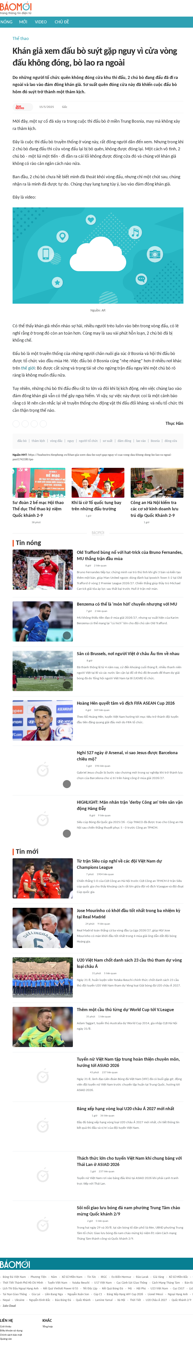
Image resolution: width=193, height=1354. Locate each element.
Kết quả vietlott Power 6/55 (60, 1288)
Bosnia (155, 441)
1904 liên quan (105, 874)
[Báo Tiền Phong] (81, 815)
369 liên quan (102, 710)
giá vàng (158, 1277)
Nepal (6, 1300)
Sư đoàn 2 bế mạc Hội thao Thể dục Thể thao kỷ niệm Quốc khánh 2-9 (38, 509)
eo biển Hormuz (121, 1277)
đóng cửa (171, 441)
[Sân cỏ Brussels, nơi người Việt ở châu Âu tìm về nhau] (43, 671)
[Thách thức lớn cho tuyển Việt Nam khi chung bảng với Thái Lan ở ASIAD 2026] (43, 1175)
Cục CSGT (178, 1288)
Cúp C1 (98, 1294)
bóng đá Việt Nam (14, 1277)
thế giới (28, 368)
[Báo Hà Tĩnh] (77, 516)
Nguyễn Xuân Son (78, 1294)
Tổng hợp (47, 1326)
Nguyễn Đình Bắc (39, 1300)
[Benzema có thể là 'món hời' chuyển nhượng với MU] (43, 621)
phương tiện (38, 1277)
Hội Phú (141, 1288)
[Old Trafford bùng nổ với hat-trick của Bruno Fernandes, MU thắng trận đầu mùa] (43, 570)
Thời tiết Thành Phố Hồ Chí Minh (23, 1282)
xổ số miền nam (72, 1277)
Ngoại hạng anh (178, 1294)
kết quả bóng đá (112, 1288)
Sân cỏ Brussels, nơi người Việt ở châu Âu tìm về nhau (128, 654)
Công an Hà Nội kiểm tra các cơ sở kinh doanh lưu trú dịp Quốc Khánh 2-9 (154, 509)
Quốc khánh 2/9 (181, 1300)
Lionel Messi (155, 1294)
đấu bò (22, 441)
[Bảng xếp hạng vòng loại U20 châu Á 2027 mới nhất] (43, 1126)
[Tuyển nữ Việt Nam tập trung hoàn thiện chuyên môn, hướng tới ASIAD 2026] (43, 1076)
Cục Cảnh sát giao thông (132, 1282)
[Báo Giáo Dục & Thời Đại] (79, 710)
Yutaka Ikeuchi (80, 1282)
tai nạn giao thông (15, 1294)
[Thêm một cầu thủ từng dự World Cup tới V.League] (43, 1027)
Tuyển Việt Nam (57, 1282)
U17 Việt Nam (103, 1282)
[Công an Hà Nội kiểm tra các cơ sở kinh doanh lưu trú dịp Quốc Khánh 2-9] (157, 483)
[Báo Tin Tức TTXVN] (80, 660)
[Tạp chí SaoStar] (82, 1171)
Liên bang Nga (54, 1294)
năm (54, 1277)
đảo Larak (142, 1277)
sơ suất (108, 441)
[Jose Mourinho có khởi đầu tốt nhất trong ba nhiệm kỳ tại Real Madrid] (43, 928)
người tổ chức (88, 441)
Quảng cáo (6, 1339)
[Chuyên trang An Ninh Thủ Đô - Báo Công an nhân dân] (79, 565)
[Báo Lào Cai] (80, 1221)
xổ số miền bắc (178, 1277)
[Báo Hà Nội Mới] (136, 522)
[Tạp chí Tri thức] (80, 611)
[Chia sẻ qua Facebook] (16, 423)
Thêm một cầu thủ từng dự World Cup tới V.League (125, 1010)
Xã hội (121, 1300)
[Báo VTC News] (83, 1115)
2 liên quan (100, 565)
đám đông (124, 441)
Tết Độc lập (90, 1288)
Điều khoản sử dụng (11, 1330)
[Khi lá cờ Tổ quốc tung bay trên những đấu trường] (98, 483)
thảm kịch (38, 441)
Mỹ (130, 1288)
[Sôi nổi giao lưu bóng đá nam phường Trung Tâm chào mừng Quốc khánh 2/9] (43, 1225)
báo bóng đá (63, 1300)
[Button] (28, 107)
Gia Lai (36, 1294)
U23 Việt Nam (159, 1288)
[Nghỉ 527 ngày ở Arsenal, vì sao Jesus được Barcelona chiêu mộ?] (43, 770)
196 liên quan (102, 766)
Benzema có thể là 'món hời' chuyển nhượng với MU (127, 604)
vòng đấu (56, 441)
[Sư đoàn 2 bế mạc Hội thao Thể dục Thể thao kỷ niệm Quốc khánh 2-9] (39, 483)
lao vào (141, 441)
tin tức (91, 1277)
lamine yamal (104, 1300)
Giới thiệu (5, 1326)
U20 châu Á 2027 (156, 1300)
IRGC (104, 1277)
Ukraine (19, 1300)
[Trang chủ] (15, 8)
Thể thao (21, 38)
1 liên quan (104, 1016)
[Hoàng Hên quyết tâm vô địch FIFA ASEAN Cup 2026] (43, 720)
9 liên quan (104, 815)
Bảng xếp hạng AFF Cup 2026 (125, 1294)
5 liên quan (110, 973)
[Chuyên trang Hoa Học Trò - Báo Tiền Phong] (20, 107)
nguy (70, 441)
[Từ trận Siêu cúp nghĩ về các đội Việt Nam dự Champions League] (43, 878)
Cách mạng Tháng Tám (166, 1282)
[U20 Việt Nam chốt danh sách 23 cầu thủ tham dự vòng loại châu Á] (43, 977)
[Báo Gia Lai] (21, 522)
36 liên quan (107, 1115)
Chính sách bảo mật (11, 1335)
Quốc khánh (83, 1300)
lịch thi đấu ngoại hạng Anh (20, 1288)
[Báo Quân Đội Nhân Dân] (83, 973)
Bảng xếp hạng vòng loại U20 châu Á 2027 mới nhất (125, 1109)
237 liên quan (110, 1072)
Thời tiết (135, 1300)
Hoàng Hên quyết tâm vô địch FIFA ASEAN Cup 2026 (126, 703)
